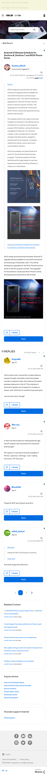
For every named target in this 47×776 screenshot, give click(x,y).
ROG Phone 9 (9, 617)
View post (11, 559)
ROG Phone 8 (9, 630)
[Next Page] (32, 593)
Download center (10, 695)
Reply (23, 339)
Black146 (10, 547)
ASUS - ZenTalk (13, 15)
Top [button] (6, 771)
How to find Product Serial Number (17, 685)
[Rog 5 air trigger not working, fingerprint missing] (40, 352)
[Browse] (4, 15)
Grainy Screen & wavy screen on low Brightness (20, 638)
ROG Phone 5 (8, 43)
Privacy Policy (24, 760)
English (7, 754)
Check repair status (11, 691)
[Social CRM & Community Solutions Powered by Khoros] (40, 771)
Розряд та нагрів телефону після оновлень (19, 661)
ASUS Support (9, 718)
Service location (10, 689)
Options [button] (44, 43)
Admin (10, 84)
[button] (7, 332)
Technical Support (11, 698)
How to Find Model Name (14, 682)
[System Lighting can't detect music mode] (43, 352)
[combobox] (23, 29)
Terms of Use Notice (9, 760)
